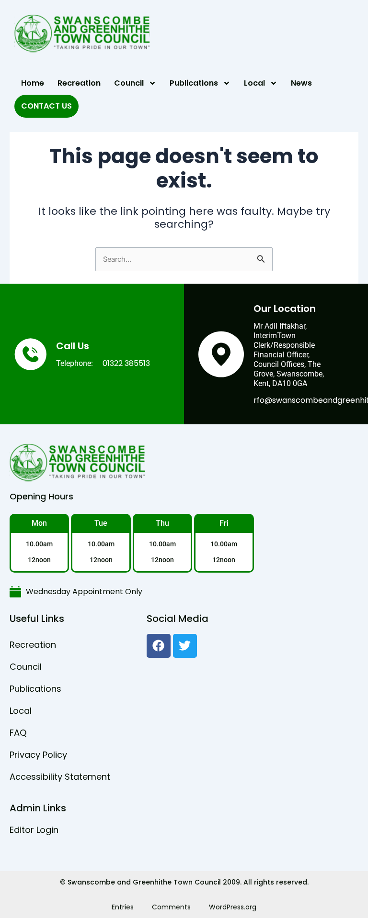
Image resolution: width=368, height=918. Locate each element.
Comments (171, 907)
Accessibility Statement (60, 777)
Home (32, 82)
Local (254, 82)
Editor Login (34, 830)
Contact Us (46, 105)
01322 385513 (126, 363)
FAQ (18, 733)
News (301, 82)
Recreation (79, 82)
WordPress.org (232, 907)
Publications (194, 82)
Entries (123, 907)
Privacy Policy (38, 755)
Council (129, 82)
